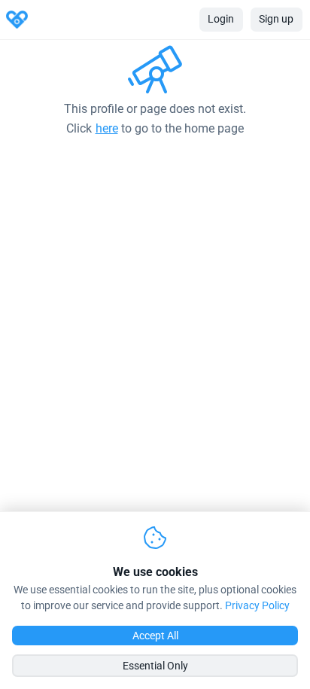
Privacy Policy (257, 605)
